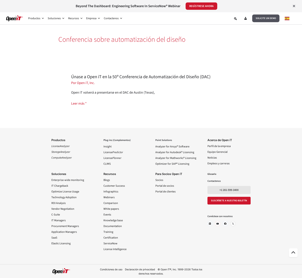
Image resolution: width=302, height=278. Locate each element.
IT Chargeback (59, 186)
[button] (265, 18)
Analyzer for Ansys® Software (172, 146)
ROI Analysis (58, 203)
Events (107, 215)
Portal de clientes (165, 191)
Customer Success (114, 186)
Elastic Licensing (61, 243)
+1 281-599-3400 (229, 190)
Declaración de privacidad (140, 269)
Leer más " (79, 104)
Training (108, 232)
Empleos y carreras (218, 163)
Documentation (112, 226)
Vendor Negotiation (62, 209)
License (113, 152)
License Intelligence (115, 249)
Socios (159, 180)
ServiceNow (110, 243)
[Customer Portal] (245, 19)
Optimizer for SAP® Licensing (172, 164)
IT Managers (58, 220)
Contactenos (111, 18)
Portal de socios (164, 186)
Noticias (212, 158)
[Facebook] (225, 223)
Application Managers (64, 232)
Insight (107, 146)
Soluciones (54, 18)
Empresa (91, 18)
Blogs (106, 180)
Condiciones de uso (111, 269)
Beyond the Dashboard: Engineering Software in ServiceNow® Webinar (128, 6)
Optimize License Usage (65, 191)
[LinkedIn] (209, 223)
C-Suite (55, 215)
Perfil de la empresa (219, 146)
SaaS (54, 238)
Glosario (211, 174)
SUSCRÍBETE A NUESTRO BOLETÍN (229, 200)
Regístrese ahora (201, 6)
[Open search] (235, 18)
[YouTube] (217, 223)
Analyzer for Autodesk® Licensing (174, 152)
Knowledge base (113, 220)
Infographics (110, 191)
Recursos (73, 18)
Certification (110, 238)
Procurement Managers (65, 226)
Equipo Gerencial (217, 152)
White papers (111, 209)
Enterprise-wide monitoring (67, 180)
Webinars (109, 197)
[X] (233, 223)
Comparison (110, 203)
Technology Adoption (64, 197)
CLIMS (107, 164)
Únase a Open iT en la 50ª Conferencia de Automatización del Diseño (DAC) (141, 77)
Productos (34, 18)
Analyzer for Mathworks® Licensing (175, 158)
